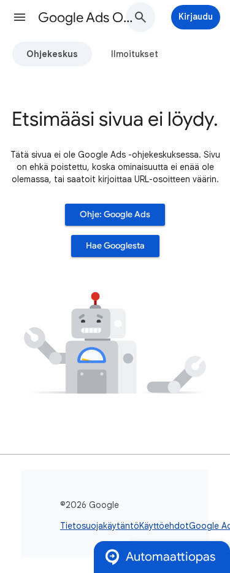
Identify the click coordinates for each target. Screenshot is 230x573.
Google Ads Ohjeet (88, 17)
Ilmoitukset (134, 54)
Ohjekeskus (52, 54)
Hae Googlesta (115, 245)
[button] (19, 17)
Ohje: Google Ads (115, 214)
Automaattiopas (170, 556)
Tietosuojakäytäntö (99, 525)
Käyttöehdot (164, 525)
